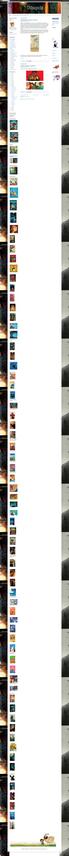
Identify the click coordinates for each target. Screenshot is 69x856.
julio (12, 93)
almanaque (12, 38)
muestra (12, 57)
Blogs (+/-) (53, 53)
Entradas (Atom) (27, 96)
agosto (12, 92)
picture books (12, 60)
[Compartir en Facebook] (29, 61)
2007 (11, 108)
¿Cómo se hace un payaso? (28, 65)
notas (11, 58)
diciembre (13, 87)
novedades (12, 59)
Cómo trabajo (13, 45)
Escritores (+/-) (54, 58)
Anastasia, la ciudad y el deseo (29, 20)
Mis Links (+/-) (54, 50)
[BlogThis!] (27, 61)
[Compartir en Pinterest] (30, 61)
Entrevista (12, 50)
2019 (11, 73)
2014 (11, 79)
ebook (11, 49)
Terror (11, 68)
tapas (11, 67)
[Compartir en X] (28, 61)
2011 (11, 83)
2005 (11, 110)
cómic (11, 44)
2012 (11, 82)
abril (12, 101)
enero (12, 105)
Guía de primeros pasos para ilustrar (21, 14)
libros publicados (13, 56)
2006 (11, 109)
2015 (11, 78)
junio (12, 94)
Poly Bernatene (13, 27)
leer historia (22, 58)
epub (11, 51)
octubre (12, 89)
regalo (11, 62)
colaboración (12, 43)
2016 (11, 77)
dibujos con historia (13, 47)
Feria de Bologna (13, 52)
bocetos (12, 42)
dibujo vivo (12, 46)
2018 (11, 74)
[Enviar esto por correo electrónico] (26, 61)
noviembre (13, 88)
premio (12, 61)
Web (10, 14)
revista (11, 63)
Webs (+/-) (53, 55)
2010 (11, 84)
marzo (12, 102)
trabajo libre (12, 69)
